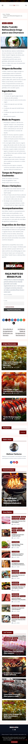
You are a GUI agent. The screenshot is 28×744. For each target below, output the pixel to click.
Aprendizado (15, 570)
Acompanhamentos (8, 374)
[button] (24, 489)
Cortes (13, 530)
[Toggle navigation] (2, 5)
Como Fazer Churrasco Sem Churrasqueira (18, 521)
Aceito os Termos (9, 306)
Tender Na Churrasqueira (12, 417)
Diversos (23, 605)
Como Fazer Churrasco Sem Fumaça (18, 620)
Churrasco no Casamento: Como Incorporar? (18, 608)
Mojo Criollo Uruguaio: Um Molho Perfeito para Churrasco (12, 363)
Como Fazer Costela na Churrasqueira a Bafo (12, 695)
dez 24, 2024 (17, 418)
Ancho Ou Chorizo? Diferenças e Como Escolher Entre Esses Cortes (18, 600)
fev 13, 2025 (16, 367)
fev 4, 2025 (16, 393)
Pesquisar (6, 428)
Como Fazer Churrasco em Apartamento (18, 575)
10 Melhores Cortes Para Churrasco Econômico (18, 554)
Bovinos (14, 528)
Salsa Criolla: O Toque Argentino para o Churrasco (13, 390)
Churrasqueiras (16, 516)
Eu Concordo (14, 742)
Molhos (4, 23)
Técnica (22, 518)
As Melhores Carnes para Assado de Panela (18, 535)
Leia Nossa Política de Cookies (18, 739)
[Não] (26, 739)
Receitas (10, 23)
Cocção (23, 516)
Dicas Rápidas (15, 518)
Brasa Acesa (8, 367)
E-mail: (5, 300)
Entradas (17, 400)
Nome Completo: (8, 294)
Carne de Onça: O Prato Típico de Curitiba (17, 545)
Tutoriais (23, 573)
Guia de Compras (8, 475)
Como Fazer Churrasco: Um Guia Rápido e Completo (18, 587)
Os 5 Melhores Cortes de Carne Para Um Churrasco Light (18, 565)
